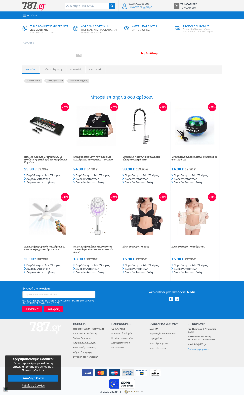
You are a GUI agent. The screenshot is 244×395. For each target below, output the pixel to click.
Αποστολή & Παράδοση (85, 333)
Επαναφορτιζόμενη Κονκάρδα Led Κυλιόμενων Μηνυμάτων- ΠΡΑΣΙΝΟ (93, 158)
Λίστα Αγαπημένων (159, 343)
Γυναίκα (32, 309)
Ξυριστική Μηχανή (78, 80)
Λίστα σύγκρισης (158, 348)
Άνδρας (54, 309)
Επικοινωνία (117, 347)
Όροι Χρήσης (118, 328)
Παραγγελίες (156, 338)
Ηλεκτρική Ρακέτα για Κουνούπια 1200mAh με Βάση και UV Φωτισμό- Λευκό (93, 249)
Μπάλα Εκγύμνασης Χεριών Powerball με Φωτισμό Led (194, 158)
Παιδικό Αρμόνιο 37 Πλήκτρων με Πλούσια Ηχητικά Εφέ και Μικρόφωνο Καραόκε (46, 159)
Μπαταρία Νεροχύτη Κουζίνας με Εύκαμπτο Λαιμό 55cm (141, 158)
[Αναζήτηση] (112, 6)
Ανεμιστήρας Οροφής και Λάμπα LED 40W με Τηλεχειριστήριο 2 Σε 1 (44, 248)
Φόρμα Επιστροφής (83, 352)
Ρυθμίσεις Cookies (33, 385)
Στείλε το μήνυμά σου (198, 349)
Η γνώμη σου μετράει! (122, 338)
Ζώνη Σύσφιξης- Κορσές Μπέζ (187, 246)
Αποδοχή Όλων (33, 378)
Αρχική (27, 43)
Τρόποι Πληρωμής (82, 338)
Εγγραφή (146, 7)
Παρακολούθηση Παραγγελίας (88, 328)
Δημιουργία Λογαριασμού (162, 333)
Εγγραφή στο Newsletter (85, 356)
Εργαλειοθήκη (33, 80)
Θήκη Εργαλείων (55, 80)
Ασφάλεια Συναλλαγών (84, 342)
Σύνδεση (133, 7)
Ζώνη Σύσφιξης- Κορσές (135, 246)
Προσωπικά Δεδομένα (122, 333)
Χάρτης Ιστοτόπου (120, 342)
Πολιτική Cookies (33, 370)
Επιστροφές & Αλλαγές (84, 347)
